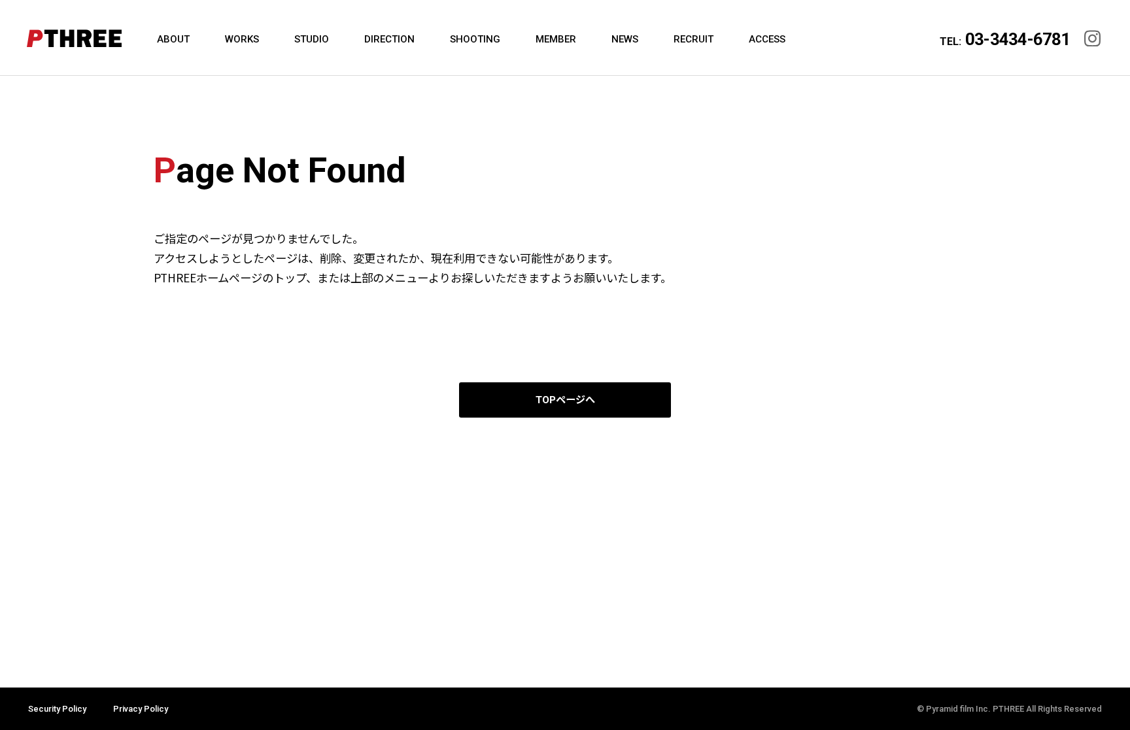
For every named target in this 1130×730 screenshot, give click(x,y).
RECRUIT (693, 39)
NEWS (624, 39)
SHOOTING (475, 39)
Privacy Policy (140, 709)
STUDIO (311, 39)
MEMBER (556, 39)
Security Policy (57, 709)
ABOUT (173, 39)
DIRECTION (389, 39)
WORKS (242, 39)
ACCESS (767, 39)
